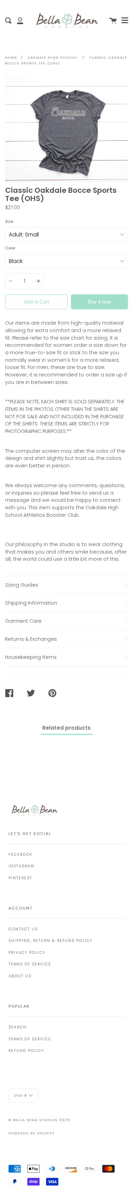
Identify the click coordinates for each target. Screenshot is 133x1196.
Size (9, 221)
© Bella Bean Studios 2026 (39, 1120)
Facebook (20, 854)
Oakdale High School (52, 57)
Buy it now (99, 302)
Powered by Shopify (32, 1133)
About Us (20, 976)
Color (10, 248)
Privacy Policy (27, 952)
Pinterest (20, 878)
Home (11, 57)
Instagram (21, 866)
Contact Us (23, 929)
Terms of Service (30, 964)
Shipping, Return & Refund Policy (50, 940)
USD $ (20, 1095)
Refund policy (26, 1050)
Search (18, 1027)
